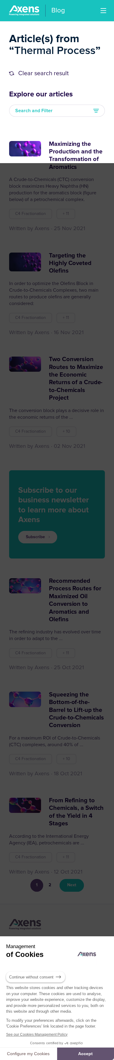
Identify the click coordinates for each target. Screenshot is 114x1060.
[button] (103, 10)
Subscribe (35, 537)
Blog (58, 10)
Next (71, 885)
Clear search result (43, 73)
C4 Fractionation (30, 214)
